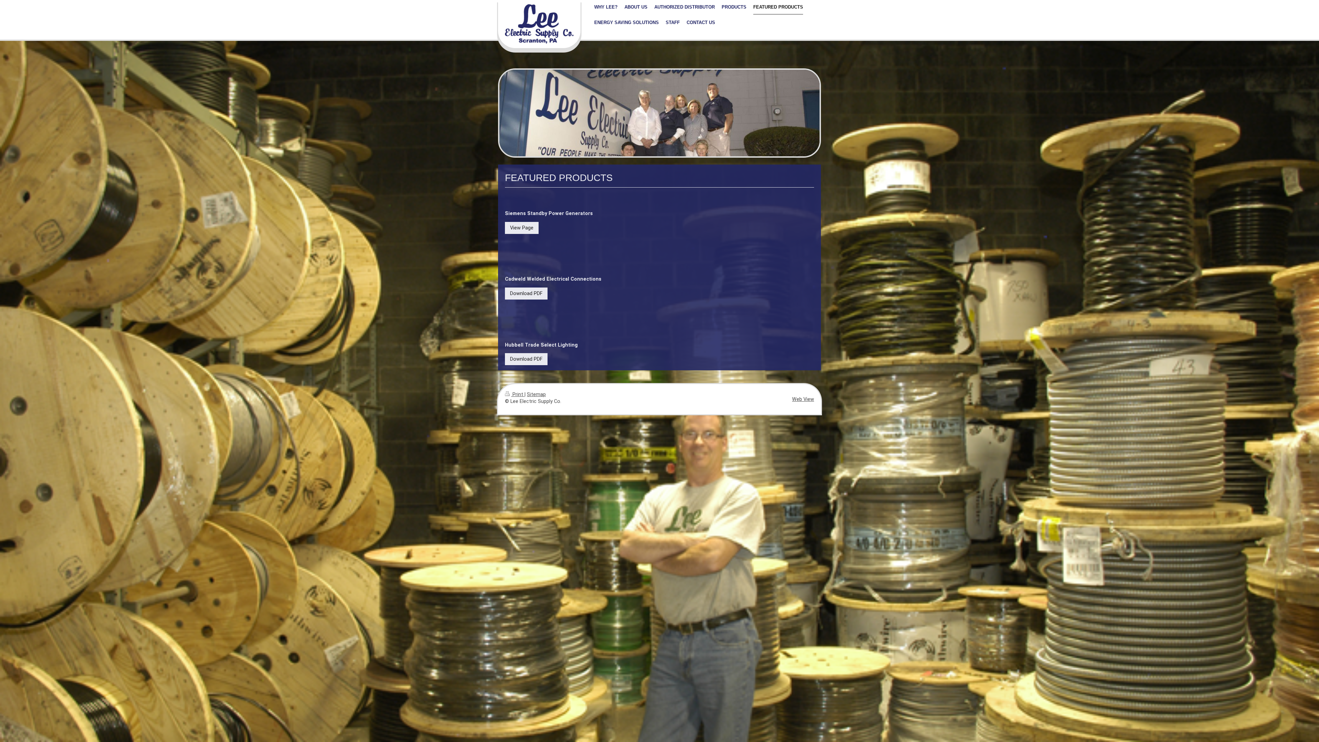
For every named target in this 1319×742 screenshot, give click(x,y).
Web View (803, 399)
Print (518, 394)
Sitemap (536, 394)
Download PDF (526, 293)
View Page (521, 228)
